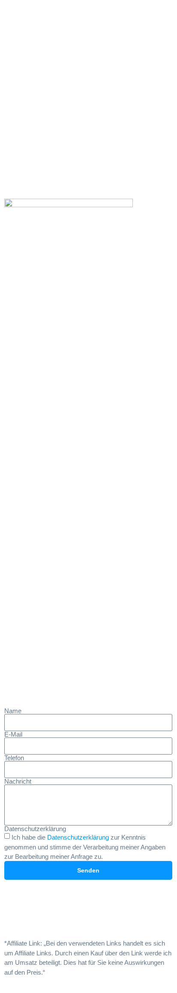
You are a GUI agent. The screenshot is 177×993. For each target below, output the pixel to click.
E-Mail (13, 734)
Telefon (14, 758)
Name (12, 711)
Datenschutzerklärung (35, 829)
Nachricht (17, 781)
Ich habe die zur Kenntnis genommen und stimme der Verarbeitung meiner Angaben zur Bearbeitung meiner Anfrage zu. (84, 847)
